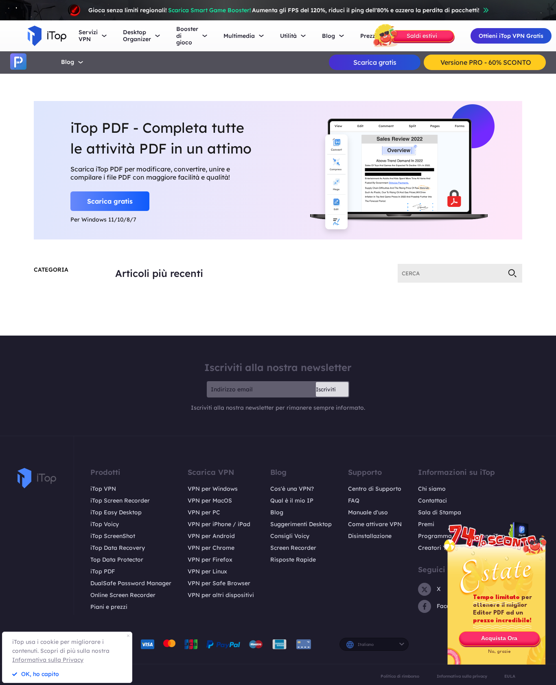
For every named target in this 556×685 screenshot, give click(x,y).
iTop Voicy (104, 524)
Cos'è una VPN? (292, 488)
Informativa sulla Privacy (47, 659)
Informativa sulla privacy (462, 676)
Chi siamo (432, 488)
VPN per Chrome (211, 547)
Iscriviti (326, 389)
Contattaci (432, 500)
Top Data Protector (116, 559)
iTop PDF (102, 571)
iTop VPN (103, 488)
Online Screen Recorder (122, 595)
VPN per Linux (207, 571)
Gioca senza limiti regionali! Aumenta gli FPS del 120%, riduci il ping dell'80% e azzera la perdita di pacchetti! (283, 10)
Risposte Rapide (293, 559)
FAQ (353, 500)
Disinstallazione (370, 536)
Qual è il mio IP (291, 500)
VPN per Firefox (210, 559)
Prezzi (368, 36)
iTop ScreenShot (112, 536)
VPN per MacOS (210, 500)
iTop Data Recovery (117, 547)
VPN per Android (211, 536)
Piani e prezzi (108, 606)
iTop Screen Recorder (120, 500)
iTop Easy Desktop (116, 512)
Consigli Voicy (289, 536)
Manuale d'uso (368, 512)
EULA (509, 676)
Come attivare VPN (375, 524)
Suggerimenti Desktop (301, 524)
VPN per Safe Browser (219, 583)
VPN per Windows (213, 488)
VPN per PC (204, 512)
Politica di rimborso (400, 676)
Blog (67, 62)
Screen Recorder (293, 547)
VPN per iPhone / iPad (219, 524)
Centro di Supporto (374, 488)
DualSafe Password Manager (130, 583)
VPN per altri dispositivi (221, 595)
